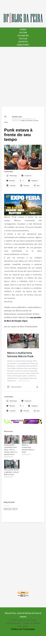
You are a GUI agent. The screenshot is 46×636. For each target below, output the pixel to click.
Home (6, 122)
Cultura (35, 120)
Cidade (23, 120)
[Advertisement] (23, 77)
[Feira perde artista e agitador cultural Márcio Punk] (11, 464)
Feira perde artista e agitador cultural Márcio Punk (11, 472)
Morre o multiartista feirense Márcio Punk (28, 448)
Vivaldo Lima (17, 117)
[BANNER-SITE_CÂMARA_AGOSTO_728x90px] (23, 421)
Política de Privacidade (23, 629)
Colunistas (28, 120)
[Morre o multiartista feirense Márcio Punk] (29, 439)
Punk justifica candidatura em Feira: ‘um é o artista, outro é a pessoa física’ (10, 449)
